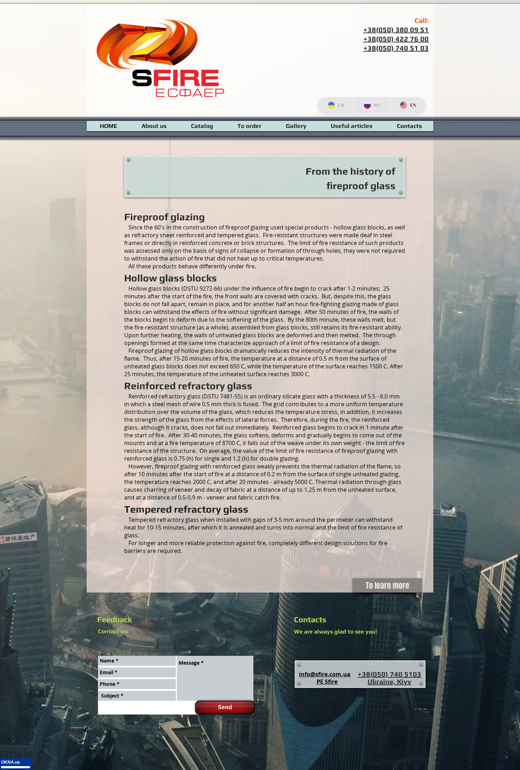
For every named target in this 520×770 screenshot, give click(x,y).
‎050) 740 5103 (397, 674)
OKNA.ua (10, 762)
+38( (365, 674)
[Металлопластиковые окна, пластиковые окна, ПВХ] (15, 768)
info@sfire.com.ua (399, 66)
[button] (351, 126)
